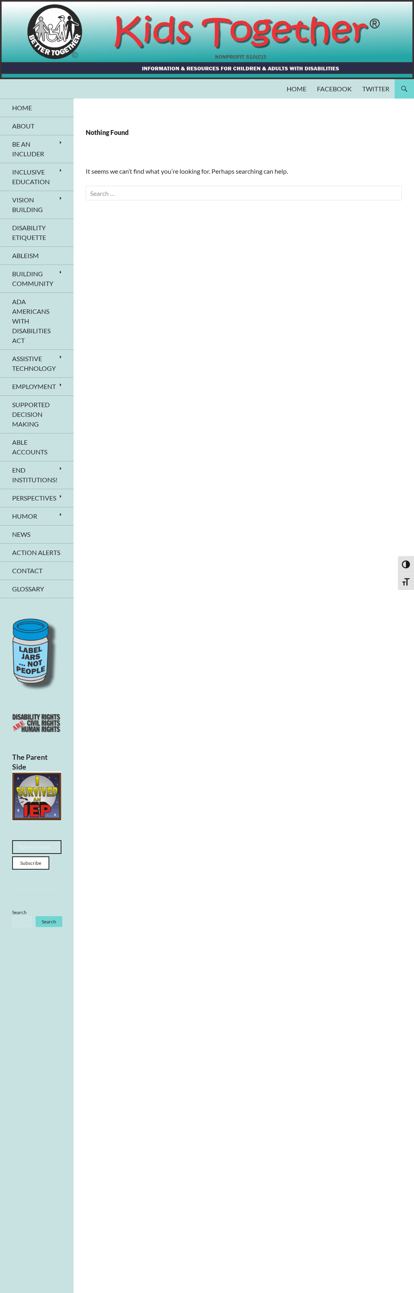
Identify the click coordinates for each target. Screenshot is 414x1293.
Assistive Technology (34, 363)
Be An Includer (28, 149)
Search (19, 912)
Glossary (28, 589)
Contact (27, 570)
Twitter (375, 89)
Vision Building (27, 204)
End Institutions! (34, 475)
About (23, 126)
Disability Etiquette (29, 232)
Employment (34, 386)
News (21, 534)
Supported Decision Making (31, 414)
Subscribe (30, 863)
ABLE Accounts (29, 447)
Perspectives (34, 498)
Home (296, 89)
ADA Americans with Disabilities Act (31, 321)
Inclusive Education (31, 176)
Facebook (334, 89)
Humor (24, 516)
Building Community (32, 278)
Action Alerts (36, 552)
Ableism (25, 255)
